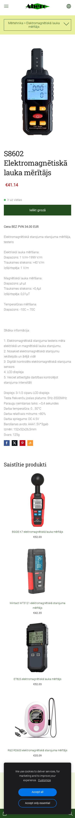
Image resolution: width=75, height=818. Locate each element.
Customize (44, 780)
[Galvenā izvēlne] (6, 6)
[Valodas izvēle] (68, 6)
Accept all (37, 792)
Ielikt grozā (37, 210)
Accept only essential (37, 803)
